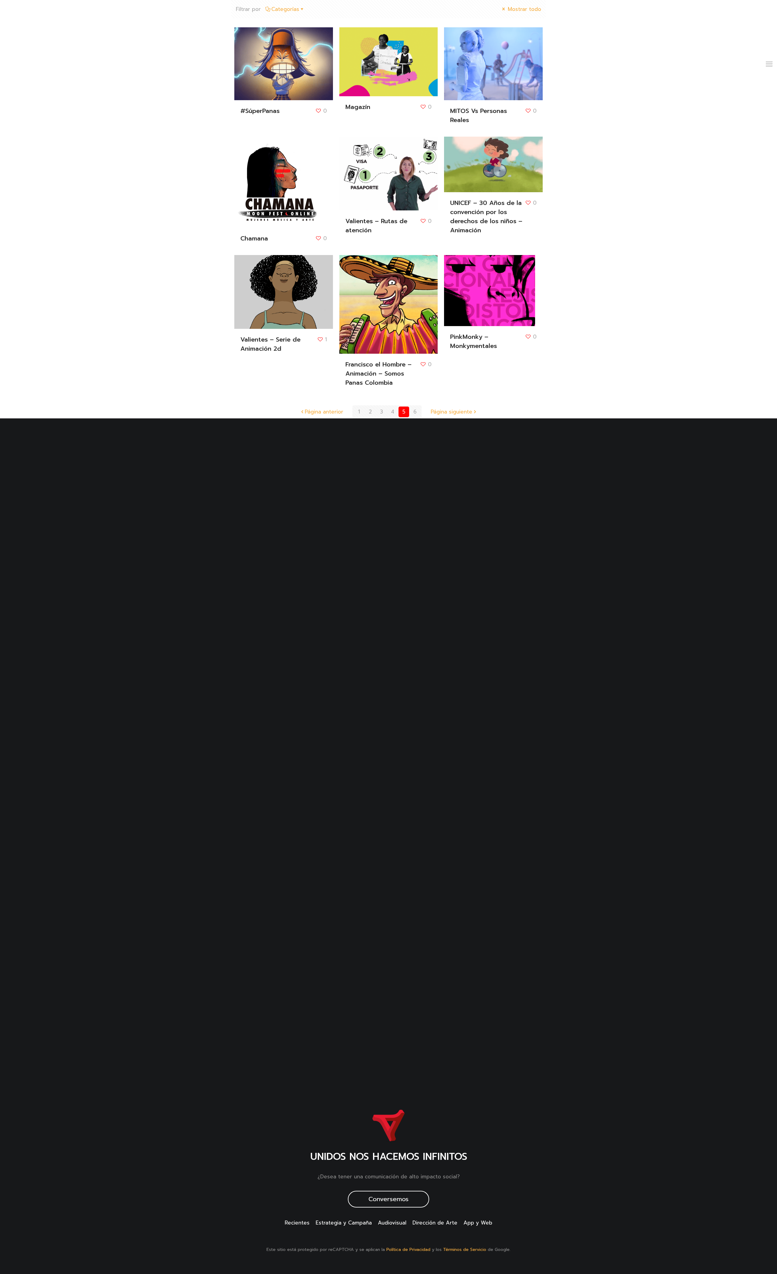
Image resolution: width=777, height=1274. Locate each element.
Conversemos (388, 1199)
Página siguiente (451, 412)
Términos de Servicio (464, 1249)
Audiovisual (392, 1223)
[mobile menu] (769, 64)
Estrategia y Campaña (344, 1223)
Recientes (297, 1223)
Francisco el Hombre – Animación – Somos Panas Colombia (378, 373)
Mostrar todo (523, 9)
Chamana (254, 238)
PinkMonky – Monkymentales (473, 341)
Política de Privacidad (408, 1249)
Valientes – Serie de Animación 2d (270, 344)
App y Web (477, 1223)
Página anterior (324, 412)
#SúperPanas (260, 110)
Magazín (357, 106)
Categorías (285, 9)
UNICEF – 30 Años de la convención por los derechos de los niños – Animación (486, 216)
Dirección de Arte (434, 1223)
